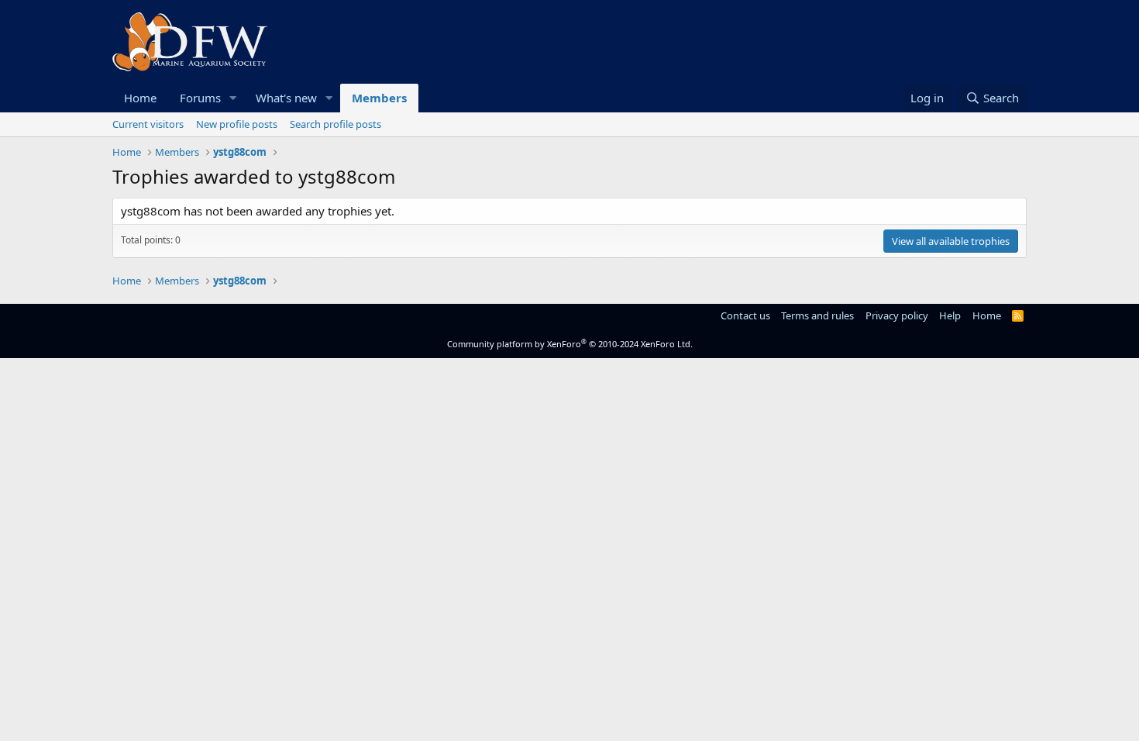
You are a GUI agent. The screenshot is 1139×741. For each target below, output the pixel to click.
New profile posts (236, 124)
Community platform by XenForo (570, 344)
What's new (286, 97)
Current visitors (148, 124)
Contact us (745, 315)
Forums (200, 97)
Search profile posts (335, 124)
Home (140, 97)
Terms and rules (817, 315)
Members (379, 97)
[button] (233, 98)
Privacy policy (896, 315)
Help (950, 315)
